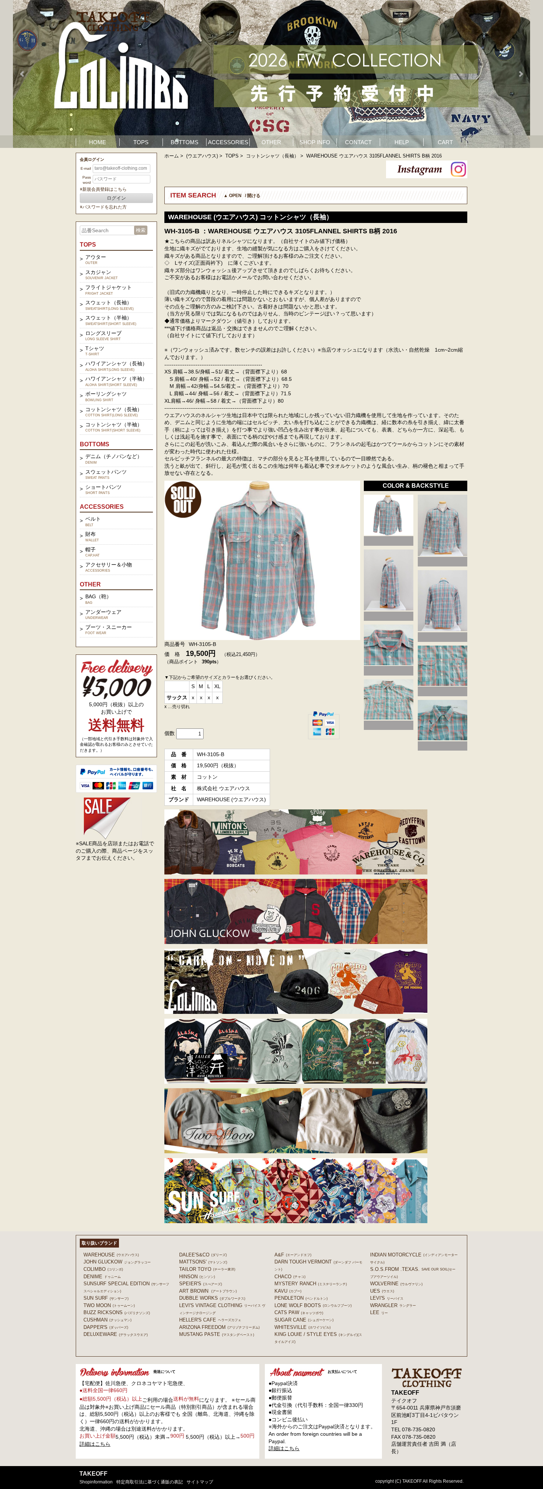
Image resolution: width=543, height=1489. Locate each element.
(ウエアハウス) (202, 156)
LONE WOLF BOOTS (313, 1305)
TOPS (140, 142)
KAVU (287, 1291)
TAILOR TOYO (207, 1269)
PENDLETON (301, 1298)
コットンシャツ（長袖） (272, 156)
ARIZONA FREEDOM (219, 1327)
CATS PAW (298, 1312)
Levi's (386, 1298)
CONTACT (358, 142)
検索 (141, 230)
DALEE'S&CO (203, 1255)
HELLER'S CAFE (210, 1320)
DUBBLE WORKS (212, 1298)
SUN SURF (106, 1298)
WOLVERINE (396, 1283)
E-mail (86, 168)
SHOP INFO (315, 142)
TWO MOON (109, 1305)
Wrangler (393, 1305)
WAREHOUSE (111, 1255)
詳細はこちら (94, 1444)
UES (382, 1291)
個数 (169, 733)
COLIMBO (103, 1269)
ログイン (116, 198)
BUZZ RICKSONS (116, 1312)
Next (520, 74)
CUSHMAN (107, 1320)
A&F (292, 1255)
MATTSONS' (203, 1262)
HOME (97, 142)
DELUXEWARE (115, 1334)
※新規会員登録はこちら (103, 189)
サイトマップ (200, 1482)
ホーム (171, 156)
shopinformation (96, 1482)
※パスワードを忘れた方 (103, 207)
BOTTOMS (184, 142)
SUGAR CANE (304, 1320)
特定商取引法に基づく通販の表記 (149, 1482)
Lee (379, 1312)
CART (445, 142)
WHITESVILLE (302, 1327)
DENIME (102, 1276)
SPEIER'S (200, 1283)
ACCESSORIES (228, 142)
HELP (402, 142)
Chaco (289, 1276)
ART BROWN (208, 1291)
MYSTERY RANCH (310, 1283)
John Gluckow (117, 1262)
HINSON (197, 1276)
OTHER (271, 142)
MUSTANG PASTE (216, 1334)
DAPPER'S (105, 1327)
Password (86, 180)
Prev (22, 74)
